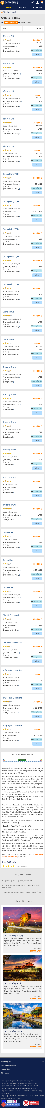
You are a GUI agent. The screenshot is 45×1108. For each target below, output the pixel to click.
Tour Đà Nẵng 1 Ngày (13, 935)
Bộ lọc (5, 28)
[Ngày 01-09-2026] (2, 22)
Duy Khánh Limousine (12, 643)
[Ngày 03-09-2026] (19, 22)
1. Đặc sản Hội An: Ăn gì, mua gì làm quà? (17, 881)
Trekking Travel (9, 367)
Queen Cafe (8, 532)
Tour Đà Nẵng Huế (12, 983)
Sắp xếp (38, 28)
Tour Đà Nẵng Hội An (13, 1031)
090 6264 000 (12, 1088)
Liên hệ (37, 54)
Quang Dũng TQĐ (11, 174)
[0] (41, 3)
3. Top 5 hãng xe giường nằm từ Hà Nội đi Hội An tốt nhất (22, 892)
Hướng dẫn (5, 1069)
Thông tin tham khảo (22, 874)
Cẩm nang (5, 1073)
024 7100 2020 (11, 1086)
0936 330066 (22, 1086)
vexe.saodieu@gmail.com (27, 1088)
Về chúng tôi (6, 1061)
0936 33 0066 (12, 856)
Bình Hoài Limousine (12, 615)
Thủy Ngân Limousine (12, 670)
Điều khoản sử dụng (8, 1065)
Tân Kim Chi (8, 36)
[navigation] (7, 7)
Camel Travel (8, 312)
